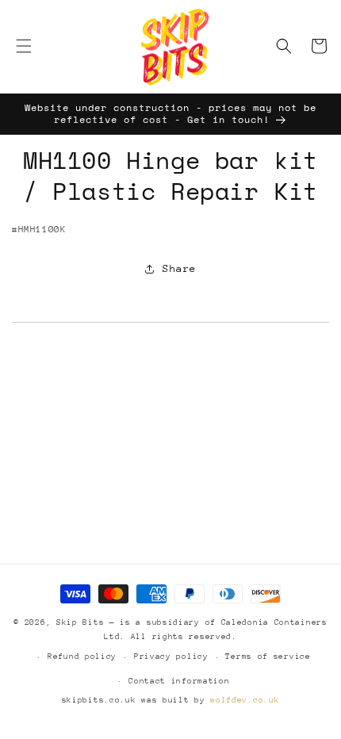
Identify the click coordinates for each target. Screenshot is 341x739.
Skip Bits (80, 622)
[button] (23, 46)
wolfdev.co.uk (244, 700)
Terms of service (267, 656)
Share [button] (180, 268)
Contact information (178, 681)
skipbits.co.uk (99, 700)
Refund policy (82, 656)
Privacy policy (171, 656)
